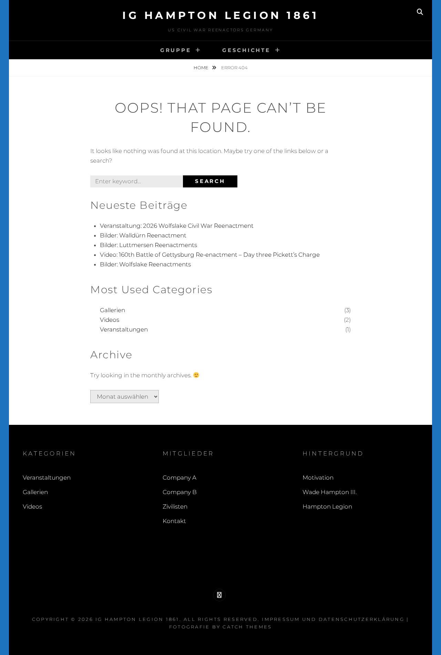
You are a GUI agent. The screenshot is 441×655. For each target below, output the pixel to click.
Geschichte (246, 50)
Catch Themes (247, 627)
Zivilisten (175, 506)
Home (201, 67)
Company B (180, 492)
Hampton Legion (327, 506)
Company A (179, 477)
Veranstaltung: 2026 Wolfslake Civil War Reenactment (177, 225)
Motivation (318, 477)
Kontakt (174, 521)
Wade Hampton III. (329, 492)
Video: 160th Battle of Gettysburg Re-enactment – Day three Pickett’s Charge (210, 254)
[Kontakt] (219, 595)
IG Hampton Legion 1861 (220, 15)
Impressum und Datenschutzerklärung (333, 619)
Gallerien (112, 310)
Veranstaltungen (124, 329)
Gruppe (175, 50)
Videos (109, 319)
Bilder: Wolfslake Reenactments (145, 264)
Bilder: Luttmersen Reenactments (148, 245)
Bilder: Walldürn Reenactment (143, 235)
